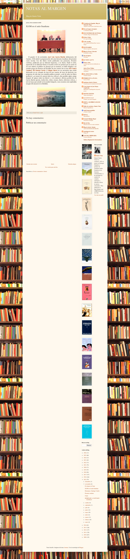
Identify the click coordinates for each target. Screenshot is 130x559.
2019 (85, 470)
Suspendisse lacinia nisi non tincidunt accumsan (93, 70)
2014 (85, 525)
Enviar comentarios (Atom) (40, 171)
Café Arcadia (87, 41)
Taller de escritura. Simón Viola (92, 106)
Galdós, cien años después (90, 99)
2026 (85, 453)
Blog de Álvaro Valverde (90, 51)
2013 (85, 527)
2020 (85, 467)
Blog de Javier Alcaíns (89, 127)
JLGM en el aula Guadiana (91, 488)
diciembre (88, 481)
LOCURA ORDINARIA (90, 135)
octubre (87, 503)
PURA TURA (87, 37)
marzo (87, 517)
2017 (85, 474)
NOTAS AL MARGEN (46, 8)
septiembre (88, 505)
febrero (87, 519)
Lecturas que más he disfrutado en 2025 (92, 64)
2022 (85, 462)
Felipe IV (86, 133)
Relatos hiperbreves (88, 107)
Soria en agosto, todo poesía (90, 49)
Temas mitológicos (88, 95)
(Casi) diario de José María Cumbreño (91, 87)
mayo (86, 512)
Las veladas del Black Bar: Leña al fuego (92, 43)
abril (86, 515)
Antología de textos (89, 131)
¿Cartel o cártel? (87, 112)
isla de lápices (87, 56)
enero (86, 522)
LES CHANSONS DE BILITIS (91, 128)
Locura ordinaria (88, 137)
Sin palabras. (87, 116)
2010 (85, 535)
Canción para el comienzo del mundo (93, 84)
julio (86, 507)
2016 (85, 477)
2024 (85, 457)
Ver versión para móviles (51, 167)
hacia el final (87, 79)
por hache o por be (89, 60)
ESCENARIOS (88, 47)
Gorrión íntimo (87, 75)
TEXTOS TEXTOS (89, 94)
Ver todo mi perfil (98, 195)
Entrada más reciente (32, 164)
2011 (85, 532)
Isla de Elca (87, 123)
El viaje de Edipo (88, 39)
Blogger (81, 547)
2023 (85, 460)
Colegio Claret (52, 70)
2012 (85, 530)
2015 (85, 479)
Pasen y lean (87, 62)
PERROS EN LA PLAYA (90, 78)
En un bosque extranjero (90, 29)
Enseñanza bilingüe (88, 120)
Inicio (52, 164)
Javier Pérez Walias (89, 68)
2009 (85, 537)
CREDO (86, 103)
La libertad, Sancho (88, 30)
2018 (85, 472)
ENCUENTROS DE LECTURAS (92, 33)
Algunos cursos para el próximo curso (93, 26)
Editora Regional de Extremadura (93, 140)
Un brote (86, 57)
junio (86, 510)
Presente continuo (89, 493)
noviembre (88, 484)
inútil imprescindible (89, 110)
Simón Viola (99, 156)
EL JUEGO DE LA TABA (91, 74)
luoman (66, 547)
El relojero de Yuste (90, 486)
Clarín (86, 496)
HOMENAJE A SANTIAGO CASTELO (92, 499)
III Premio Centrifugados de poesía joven (92, 90)
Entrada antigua (72, 164)
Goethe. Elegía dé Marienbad (91, 34)
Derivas (86, 115)
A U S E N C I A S (89, 98)
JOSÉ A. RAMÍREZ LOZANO (92, 102)
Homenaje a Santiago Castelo (92, 491)
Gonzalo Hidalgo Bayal (90, 119)
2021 (85, 465)
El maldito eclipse (88, 53)
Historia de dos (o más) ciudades (91, 124)
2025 (85, 455)
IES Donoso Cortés (39, 70)
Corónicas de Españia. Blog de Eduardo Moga (92, 24)
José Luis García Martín (56, 57)
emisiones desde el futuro (90, 82)
